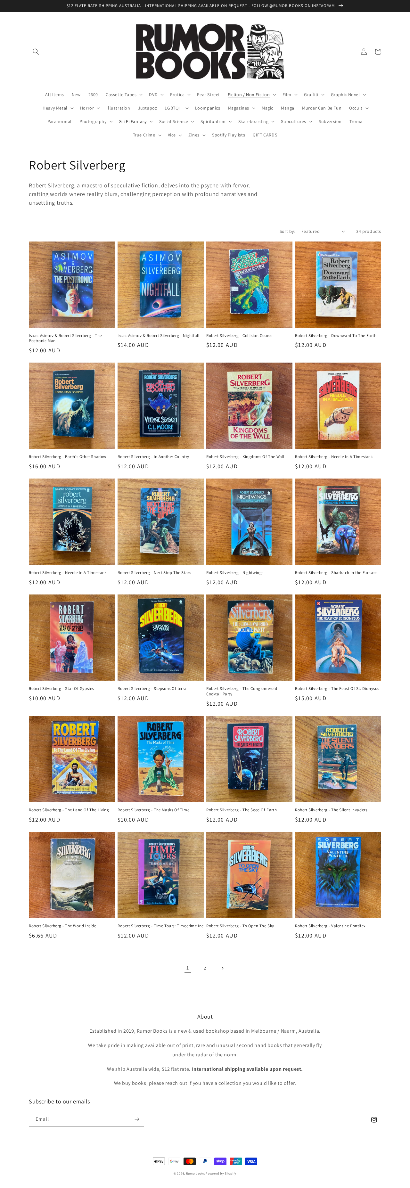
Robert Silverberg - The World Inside (62, 926)
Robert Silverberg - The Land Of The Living (69, 810)
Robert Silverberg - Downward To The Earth (336, 335)
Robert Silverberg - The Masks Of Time (153, 810)
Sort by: (287, 231)
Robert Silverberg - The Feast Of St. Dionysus (337, 688)
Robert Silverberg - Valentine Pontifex (330, 926)
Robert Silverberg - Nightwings (235, 572)
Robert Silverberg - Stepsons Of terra (152, 688)
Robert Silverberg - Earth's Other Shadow (67, 456)
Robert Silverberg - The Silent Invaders (331, 810)
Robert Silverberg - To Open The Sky (240, 926)
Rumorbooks (195, 1173)
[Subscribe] (137, 1119)
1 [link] (187, 967)
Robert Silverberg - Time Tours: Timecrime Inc (161, 926)
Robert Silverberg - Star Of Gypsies (61, 688)
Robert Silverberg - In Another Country (153, 456)
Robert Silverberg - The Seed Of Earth (241, 810)
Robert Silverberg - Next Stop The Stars (154, 572)
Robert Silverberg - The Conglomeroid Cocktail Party (241, 691)
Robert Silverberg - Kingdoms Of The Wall (245, 456)
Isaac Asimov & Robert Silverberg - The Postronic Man (65, 338)
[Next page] (222, 968)
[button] (36, 52)
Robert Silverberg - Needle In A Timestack (334, 456)
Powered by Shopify (221, 1173)
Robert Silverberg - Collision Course (239, 335)
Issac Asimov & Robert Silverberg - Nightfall (158, 335)
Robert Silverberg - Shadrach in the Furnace (336, 572)
